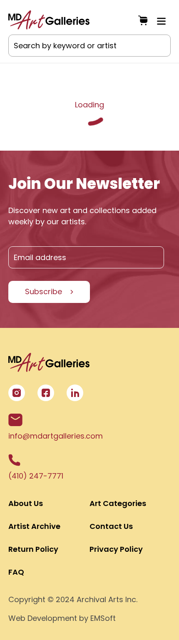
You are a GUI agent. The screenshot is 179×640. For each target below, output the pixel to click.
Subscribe (43, 291)
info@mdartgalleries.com (55, 436)
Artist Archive (34, 526)
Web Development (42, 618)
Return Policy (33, 549)
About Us (25, 503)
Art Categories (118, 503)
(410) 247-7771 (35, 476)
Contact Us (111, 526)
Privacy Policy (116, 549)
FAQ (16, 572)
